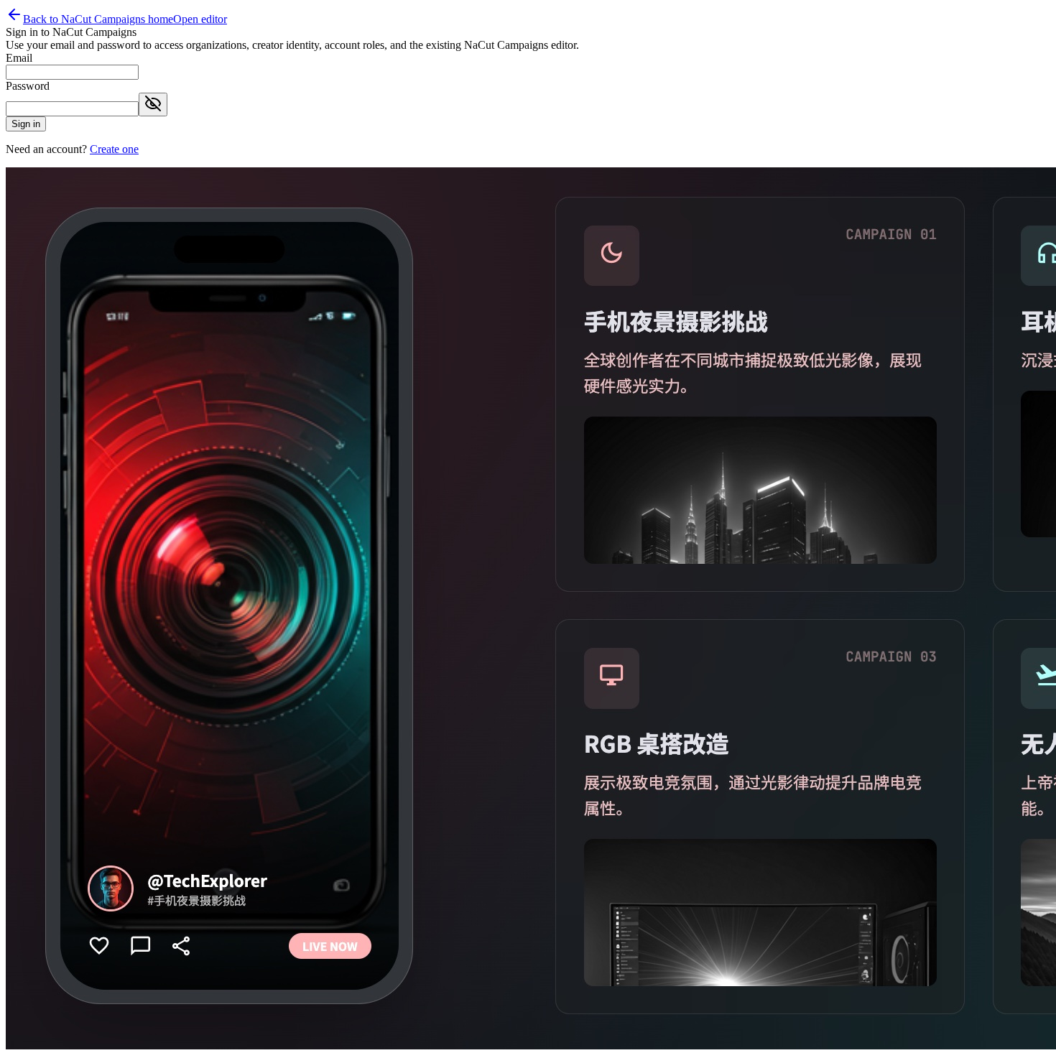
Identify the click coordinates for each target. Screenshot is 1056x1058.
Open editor (200, 19)
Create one (114, 149)
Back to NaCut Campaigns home (98, 19)
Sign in (25, 124)
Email (19, 58)
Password (28, 86)
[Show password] (153, 104)
